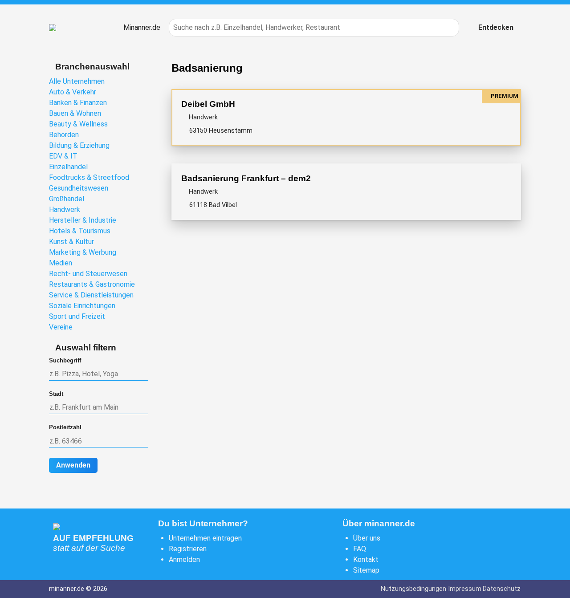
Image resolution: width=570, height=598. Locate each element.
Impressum (464, 589)
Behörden (64, 134)
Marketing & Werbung (82, 252)
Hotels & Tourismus (79, 231)
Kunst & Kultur (71, 241)
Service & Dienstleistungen (91, 295)
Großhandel (66, 199)
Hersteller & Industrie (82, 220)
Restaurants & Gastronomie (92, 284)
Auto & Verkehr (72, 92)
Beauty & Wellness (78, 124)
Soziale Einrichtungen (82, 305)
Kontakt (366, 559)
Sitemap (366, 570)
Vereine (61, 327)
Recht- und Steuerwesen (88, 273)
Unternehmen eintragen (205, 538)
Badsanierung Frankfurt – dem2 (246, 178)
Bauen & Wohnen (75, 113)
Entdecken (495, 27)
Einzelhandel (68, 167)
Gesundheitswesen (78, 188)
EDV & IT (63, 156)
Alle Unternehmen (77, 81)
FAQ (359, 549)
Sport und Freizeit (77, 316)
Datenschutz (502, 589)
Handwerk (64, 209)
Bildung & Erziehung (79, 145)
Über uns (366, 538)
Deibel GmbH (208, 104)
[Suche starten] (447, 27)
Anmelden (184, 559)
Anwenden (73, 465)
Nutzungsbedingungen (413, 589)
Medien (60, 263)
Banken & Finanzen (78, 102)
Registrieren (188, 549)
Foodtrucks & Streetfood (89, 177)
